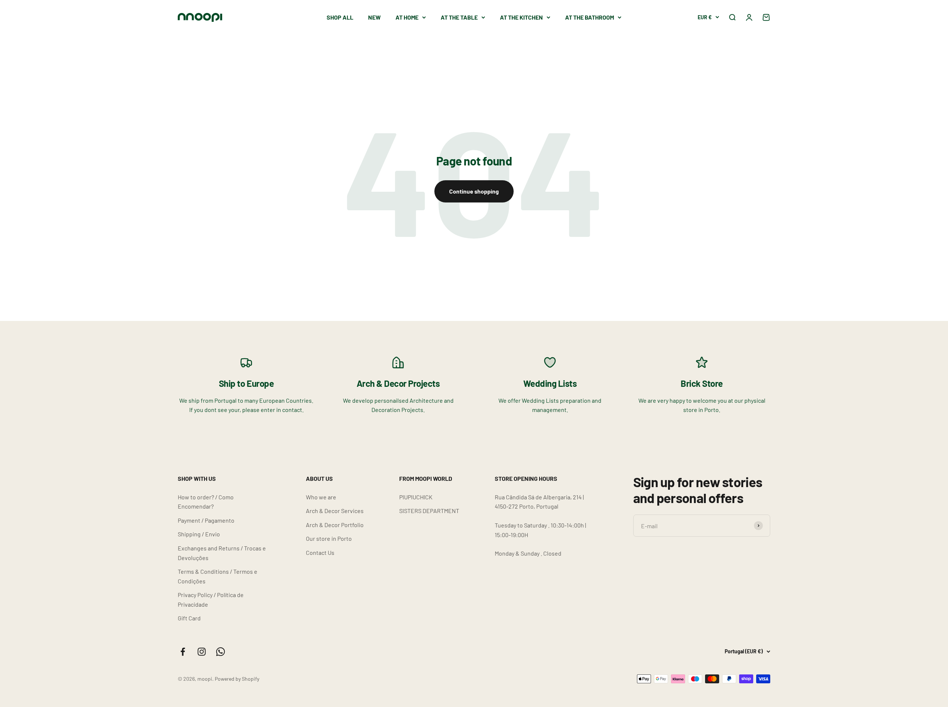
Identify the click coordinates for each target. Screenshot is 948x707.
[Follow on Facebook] (183, 652)
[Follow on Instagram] (202, 652)
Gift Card (189, 617)
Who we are (321, 496)
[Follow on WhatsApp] (221, 652)
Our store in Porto (329, 538)
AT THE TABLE (459, 17)
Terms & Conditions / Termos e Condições (217, 576)
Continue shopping (474, 191)
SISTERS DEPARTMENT (429, 510)
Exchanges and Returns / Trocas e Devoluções (222, 553)
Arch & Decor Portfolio (335, 524)
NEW (374, 17)
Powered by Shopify (237, 679)
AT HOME (406, 17)
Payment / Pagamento (206, 520)
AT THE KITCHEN (521, 17)
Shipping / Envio (199, 533)
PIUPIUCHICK (416, 496)
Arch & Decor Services (335, 510)
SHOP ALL (340, 17)
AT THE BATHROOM (589, 17)
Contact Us (320, 552)
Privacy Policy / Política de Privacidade (211, 599)
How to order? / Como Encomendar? (206, 501)
